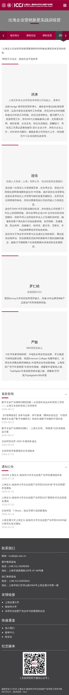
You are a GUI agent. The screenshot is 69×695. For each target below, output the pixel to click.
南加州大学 (11, 606)
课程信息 (31, 35)
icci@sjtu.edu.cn (17, 556)
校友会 (8, 636)
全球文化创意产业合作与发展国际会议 (25, 611)
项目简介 (14, 35)
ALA (25, 692)
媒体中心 (9, 632)
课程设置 (47, 35)
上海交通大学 (12, 602)
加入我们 (9, 628)
